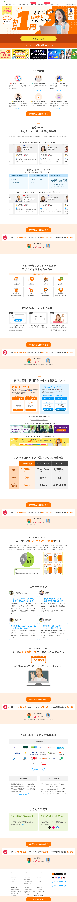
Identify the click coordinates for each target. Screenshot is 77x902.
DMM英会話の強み (14, 877)
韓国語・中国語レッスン (28, 877)
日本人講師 (13, 879)
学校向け (73, 4)
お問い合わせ (39, 893)
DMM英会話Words (14, 893)
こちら (22, 824)
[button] (33, 59)
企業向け (68, 4)
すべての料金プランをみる (39, 419)
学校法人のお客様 (58, 885)
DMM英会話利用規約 (28, 889)
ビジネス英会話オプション (29, 881)
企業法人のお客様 (58, 881)
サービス (52, 4)
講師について (39, 874)
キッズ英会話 (40, 4)
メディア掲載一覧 (27, 894)
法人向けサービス (38, 769)
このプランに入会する (18, 409)
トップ (3, 4)
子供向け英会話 (27, 879)
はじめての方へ (14, 874)
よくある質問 (39, 889)
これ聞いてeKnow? (27, 883)
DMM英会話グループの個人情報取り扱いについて (30, 892)
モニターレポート (14, 881)
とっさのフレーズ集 (40, 891)
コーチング (47, 4)
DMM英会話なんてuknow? (16, 891)
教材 (28, 4)
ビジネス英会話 (33, 4)
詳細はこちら (38, 90)
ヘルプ (57, 4)
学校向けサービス (23, 794)
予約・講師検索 (22, 4)
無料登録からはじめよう (38, 114)
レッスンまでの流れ (40, 875)
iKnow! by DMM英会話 (15, 889)
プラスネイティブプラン (28, 875)
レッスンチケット (40, 881)
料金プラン (15, 4)
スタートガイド (14, 875)
